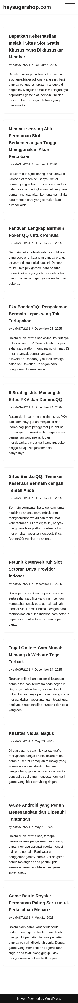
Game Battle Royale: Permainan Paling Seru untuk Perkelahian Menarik (39, 902)
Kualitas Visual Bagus (31, 733)
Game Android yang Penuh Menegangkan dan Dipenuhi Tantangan (37, 812)
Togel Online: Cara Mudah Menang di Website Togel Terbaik (35, 654)
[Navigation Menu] (70, 7)
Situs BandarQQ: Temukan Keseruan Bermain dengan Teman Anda (36, 483)
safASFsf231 (21, 64)
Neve (21, 998)
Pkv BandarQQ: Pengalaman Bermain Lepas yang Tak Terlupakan (38, 314)
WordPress (53, 998)
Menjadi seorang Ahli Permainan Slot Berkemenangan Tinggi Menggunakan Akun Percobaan (32, 142)
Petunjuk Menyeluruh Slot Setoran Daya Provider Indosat (35, 569)
